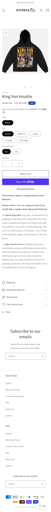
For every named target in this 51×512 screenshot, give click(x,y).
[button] (3, 10)
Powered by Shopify (30, 507)
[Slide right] (32, 87)
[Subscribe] (42, 356)
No (6, 151)
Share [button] (8, 312)
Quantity (5, 158)
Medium (22, 134)
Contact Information (15, 396)
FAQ (7, 402)
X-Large (8, 140)
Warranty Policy (13, 389)
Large (35, 134)
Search (9, 383)
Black (7, 122)
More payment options (25, 189)
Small (8, 134)
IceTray (22, 507)
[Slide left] (19, 87)
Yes (16, 151)
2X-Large (24, 140)
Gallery (9, 415)
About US (10, 409)
